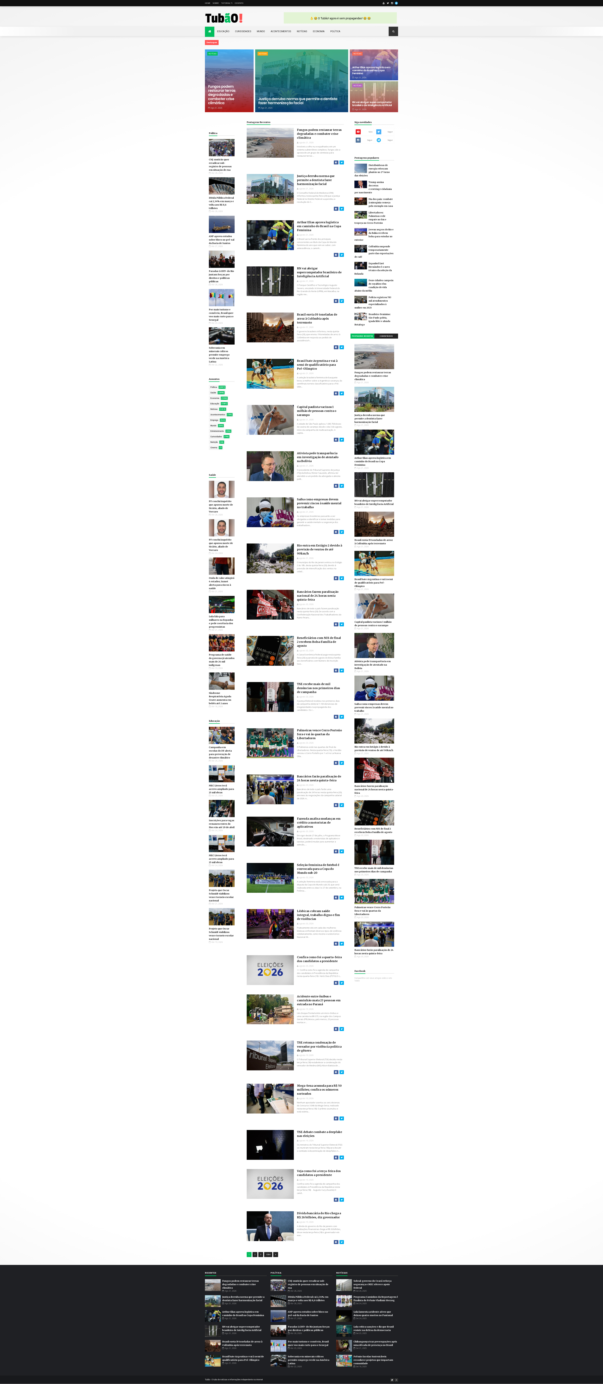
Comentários (386, 336)
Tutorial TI (226, 3)
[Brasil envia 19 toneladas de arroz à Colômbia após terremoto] (342, 347)
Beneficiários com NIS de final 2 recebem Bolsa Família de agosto (319, 642)
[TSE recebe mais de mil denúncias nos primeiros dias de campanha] (342, 717)
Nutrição (214, 442)
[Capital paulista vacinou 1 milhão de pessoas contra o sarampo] (342, 440)
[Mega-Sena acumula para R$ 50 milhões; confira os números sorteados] (342, 1118)
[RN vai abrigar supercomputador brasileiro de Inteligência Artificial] (342, 301)
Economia (319, 31)
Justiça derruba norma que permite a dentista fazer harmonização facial (297, 100)
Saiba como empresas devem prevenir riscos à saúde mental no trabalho (319, 503)
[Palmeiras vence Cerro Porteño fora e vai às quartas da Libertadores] (342, 763)
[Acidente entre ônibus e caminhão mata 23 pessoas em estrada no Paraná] (342, 1029)
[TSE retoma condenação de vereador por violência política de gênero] (342, 1072)
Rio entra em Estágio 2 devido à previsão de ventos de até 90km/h (319, 549)
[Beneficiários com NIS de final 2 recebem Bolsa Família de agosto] (342, 670)
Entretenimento (217, 431)
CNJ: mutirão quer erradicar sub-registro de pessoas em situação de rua (308, 1284)
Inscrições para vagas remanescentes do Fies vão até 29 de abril (221, 824)
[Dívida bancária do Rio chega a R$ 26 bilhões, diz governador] (342, 1242)
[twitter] (388, 3)
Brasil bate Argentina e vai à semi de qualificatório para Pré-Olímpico (317, 364)
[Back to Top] (396, 1380)
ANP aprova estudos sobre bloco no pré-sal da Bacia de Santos (221, 240)
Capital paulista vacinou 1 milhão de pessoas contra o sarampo (316, 411)
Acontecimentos (281, 31)
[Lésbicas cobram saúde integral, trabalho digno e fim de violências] (342, 944)
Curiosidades (243, 31)
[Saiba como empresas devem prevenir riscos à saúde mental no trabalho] (342, 532)
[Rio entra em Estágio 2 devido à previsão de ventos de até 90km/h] (342, 578)
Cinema (213, 448)
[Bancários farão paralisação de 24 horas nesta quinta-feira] (342, 805)
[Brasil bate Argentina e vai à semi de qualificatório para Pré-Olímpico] (342, 393)
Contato (239, 3)
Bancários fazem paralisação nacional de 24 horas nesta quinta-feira (317, 595)
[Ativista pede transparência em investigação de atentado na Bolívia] (342, 486)
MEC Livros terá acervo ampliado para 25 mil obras (221, 789)
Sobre (216, 3)
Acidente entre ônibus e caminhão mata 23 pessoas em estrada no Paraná (319, 1000)
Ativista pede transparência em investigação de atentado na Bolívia (317, 457)
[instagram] (392, 3)
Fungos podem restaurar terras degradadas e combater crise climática (221, 95)
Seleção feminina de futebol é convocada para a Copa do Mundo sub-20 (318, 869)
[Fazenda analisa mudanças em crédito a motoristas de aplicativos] (342, 851)
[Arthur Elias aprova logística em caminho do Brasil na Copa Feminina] (342, 255)
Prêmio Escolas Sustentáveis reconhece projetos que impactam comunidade (373, 1360)
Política (335, 31)
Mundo (261, 31)
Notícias (302, 31)
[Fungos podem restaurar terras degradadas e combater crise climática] (342, 162)
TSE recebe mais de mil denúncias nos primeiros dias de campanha (318, 688)
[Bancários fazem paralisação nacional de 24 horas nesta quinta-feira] (342, 624)
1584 (268, 1254)
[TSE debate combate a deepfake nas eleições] (342, 1157)
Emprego (214, 420)
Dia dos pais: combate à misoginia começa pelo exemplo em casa (381, 202)
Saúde (213, 393)
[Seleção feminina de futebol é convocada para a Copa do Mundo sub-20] (342, 897)
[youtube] (383, 3)
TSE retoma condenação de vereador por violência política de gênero (319, 1046)
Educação (223, 31)
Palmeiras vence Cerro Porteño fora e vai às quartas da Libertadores (319, 734)
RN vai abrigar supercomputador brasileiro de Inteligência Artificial (372, 103)
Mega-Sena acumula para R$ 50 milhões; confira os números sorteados (319, 1089)
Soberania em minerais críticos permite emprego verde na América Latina (219, 354)
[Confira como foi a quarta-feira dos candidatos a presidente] (342, 983)
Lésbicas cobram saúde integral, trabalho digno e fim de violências (318, 915)
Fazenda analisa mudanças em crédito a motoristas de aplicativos (319, 822)
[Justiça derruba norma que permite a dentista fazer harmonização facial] (342, 209)
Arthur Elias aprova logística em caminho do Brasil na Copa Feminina (371, 70)
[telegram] (396, 3)
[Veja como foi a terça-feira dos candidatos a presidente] (342, 1200)
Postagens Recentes (258, 122)
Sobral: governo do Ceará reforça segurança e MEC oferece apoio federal (372, 1284)
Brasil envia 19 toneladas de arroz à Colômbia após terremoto (317, 318)
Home (207, 3)
